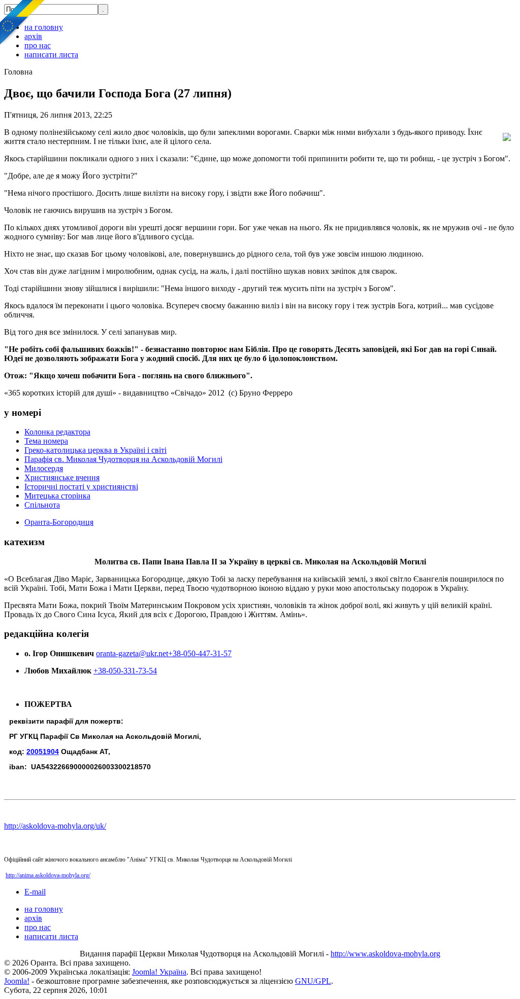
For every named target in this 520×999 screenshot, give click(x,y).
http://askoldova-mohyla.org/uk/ (55, 826)
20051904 (42, 751)
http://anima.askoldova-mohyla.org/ (48, 875)
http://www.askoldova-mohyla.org (385, 953)
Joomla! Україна (159, 972)
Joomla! (16, 981)
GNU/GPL (313, 981)
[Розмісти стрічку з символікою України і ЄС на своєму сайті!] (23, 23)
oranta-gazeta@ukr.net (132, 653)
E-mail (35, 891)
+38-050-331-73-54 (125, 670)
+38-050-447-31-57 (200, 653)
